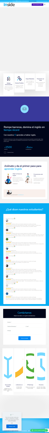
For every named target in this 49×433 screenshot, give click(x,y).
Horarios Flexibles (32, 1)
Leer (12, 423)
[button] (39, 430)
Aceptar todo (12, 426)
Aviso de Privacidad (12, 420)
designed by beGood (23, 430)
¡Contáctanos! (20, 194)
